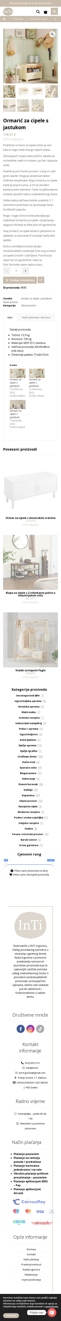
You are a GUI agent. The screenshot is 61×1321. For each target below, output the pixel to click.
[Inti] (4, 18)
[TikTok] (40, 1029)
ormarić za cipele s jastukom (36, 298)
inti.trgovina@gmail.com (32, 1072)
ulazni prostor (10, 302)
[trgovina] (8, 12)
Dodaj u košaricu (22, 280)
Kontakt (31, 1254)
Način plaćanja (31, 1259)
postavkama (51, 1306)
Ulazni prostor (28, 305)
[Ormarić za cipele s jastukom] (18, 373)
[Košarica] (45, 12)
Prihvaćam (11, 1315)
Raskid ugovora (31, 1269)
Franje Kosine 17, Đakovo (32, 1077)
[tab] (10, 317)
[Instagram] (30, 1029)
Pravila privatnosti (31, 1264)
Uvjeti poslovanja (31, 1279)
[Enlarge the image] (52, 34)
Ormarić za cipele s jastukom (15, 382)
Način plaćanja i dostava (36, 317)
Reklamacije (31, 1274)
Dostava (31, 1249)
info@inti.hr (32, 1067)
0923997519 (32, 1063)
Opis (10, 317)
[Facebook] (21, 1029)
